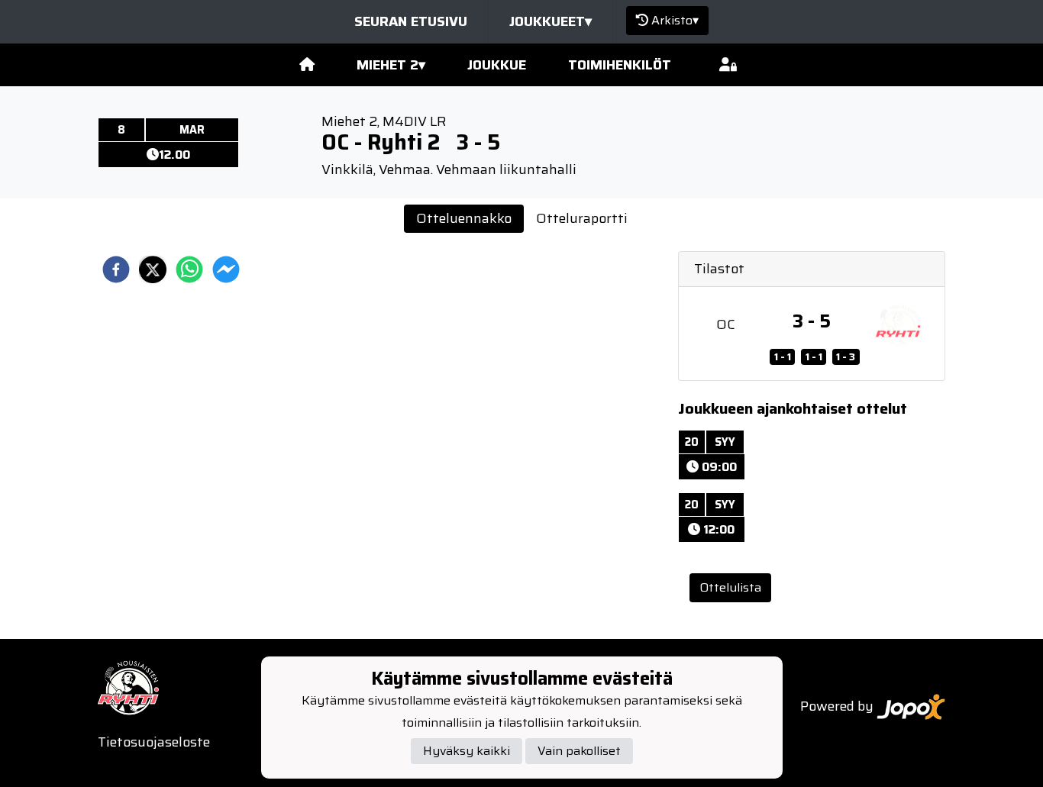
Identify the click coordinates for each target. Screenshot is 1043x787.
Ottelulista (730, 587)
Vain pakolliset (579, 750)
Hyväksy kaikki (466, 750)
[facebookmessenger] (226, 269)
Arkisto (675, 20)
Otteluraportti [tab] (582, 218)
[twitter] (152, 269)
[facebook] (116, 269)
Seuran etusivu (410, 21)
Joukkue (496, 65)
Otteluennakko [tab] (464, 218)
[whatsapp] (189, 269)
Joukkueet (550, 21)
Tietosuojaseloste (154, 742)
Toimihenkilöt (619, 65)
